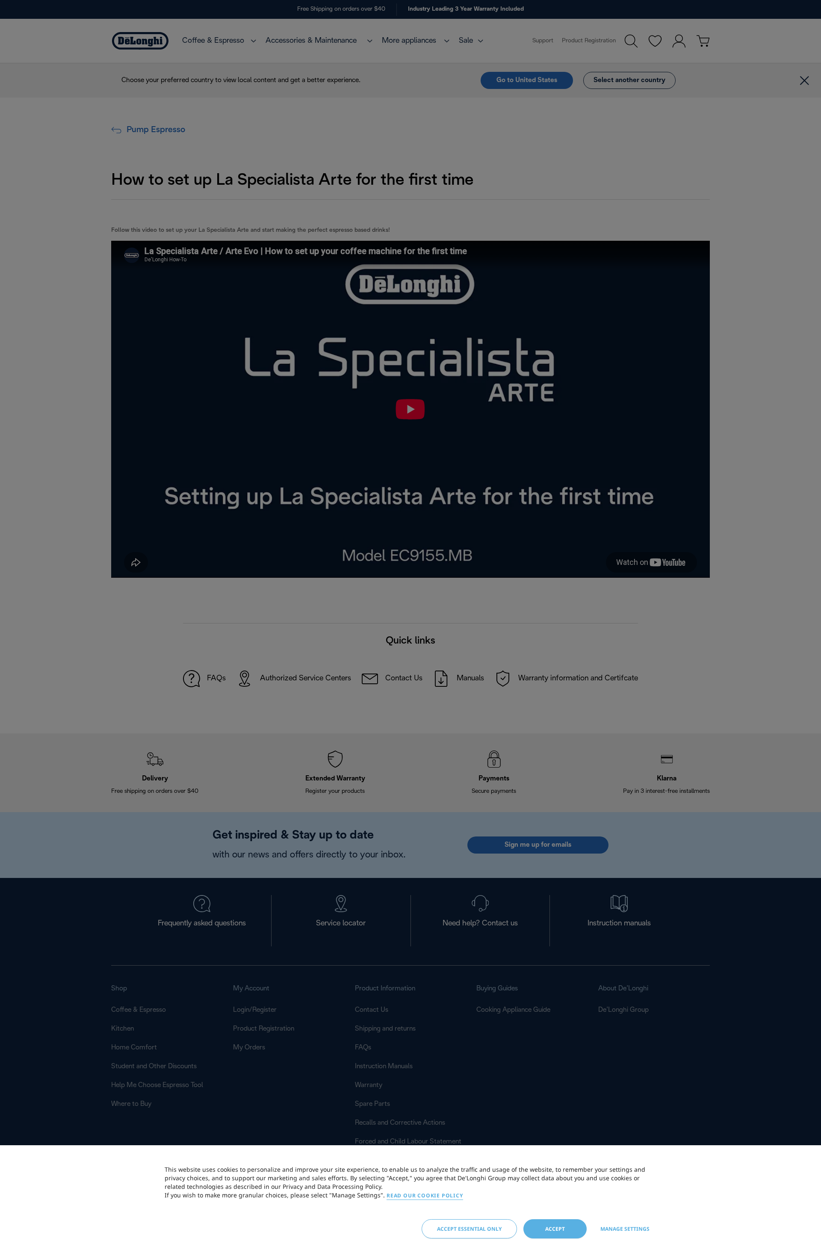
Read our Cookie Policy (425, 1195)
